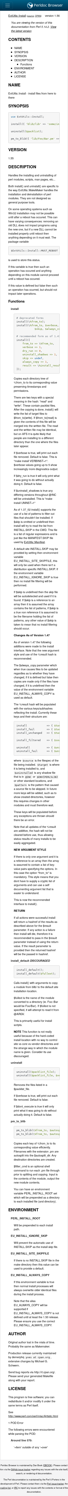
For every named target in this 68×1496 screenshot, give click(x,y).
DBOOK (48, 1465)
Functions (26, 64)
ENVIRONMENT (24, 68)
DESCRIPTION (23, 60)
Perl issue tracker (55, 1483)
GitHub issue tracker (20, 1469)
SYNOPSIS (21, 52)
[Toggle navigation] (7, 5)
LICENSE (20, 76)
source (30, 15)
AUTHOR (20, 72)
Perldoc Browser (48, 5)
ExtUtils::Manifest (34, 542)
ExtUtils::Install (17, 15)
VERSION (20, 56)
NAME (18, 48)
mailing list (5, 1487)
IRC (16, 1487)
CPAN (38, 15)
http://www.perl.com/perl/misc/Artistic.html (33, 1416)
